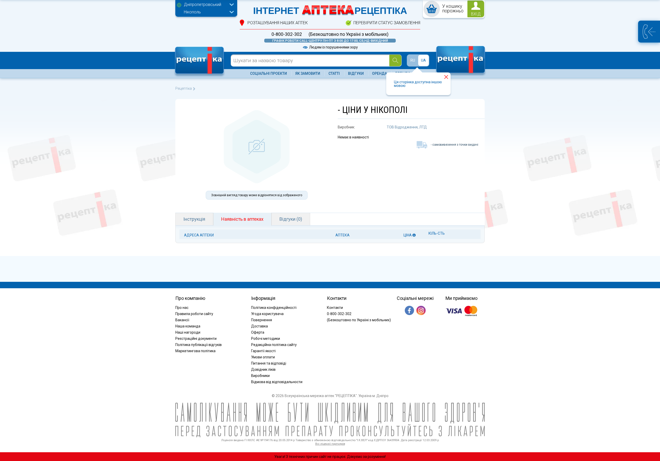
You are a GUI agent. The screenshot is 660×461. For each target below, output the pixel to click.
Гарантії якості (263, 351)
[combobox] (207, 5)
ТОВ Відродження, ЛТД (407, 127)
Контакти (335, 308)
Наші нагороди (187, 332)
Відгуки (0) (290, 219)
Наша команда (187, 326)
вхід (476, 14)
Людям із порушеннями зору (333, 47)
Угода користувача (267, 314)
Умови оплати (263, 357)
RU (412, 60)
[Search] (395, 60)
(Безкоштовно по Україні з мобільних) (349, 34)
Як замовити (307, 73)
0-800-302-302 (286, 34)
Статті (334, 73)
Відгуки (356, 73)
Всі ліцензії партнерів (330, 444)
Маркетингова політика (195, 351)
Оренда (379, 73)
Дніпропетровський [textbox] (202, 4)
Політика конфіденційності (273, 308)
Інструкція (194, 219)
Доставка (259, 326)
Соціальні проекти (268, 73)
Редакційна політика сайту (274, 345)
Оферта (257, 332)
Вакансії (182, 320)
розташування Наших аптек (278, 22)
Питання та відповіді (268, 363)
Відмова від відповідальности (276, 382)
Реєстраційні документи (196, 338)
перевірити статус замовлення (386, 22)
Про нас (181, 308)
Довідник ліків (263, 369)
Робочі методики (265, 338)
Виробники (260, 376)
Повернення (261, 320)
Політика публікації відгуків (198, 345)
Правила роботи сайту (194, 314)
